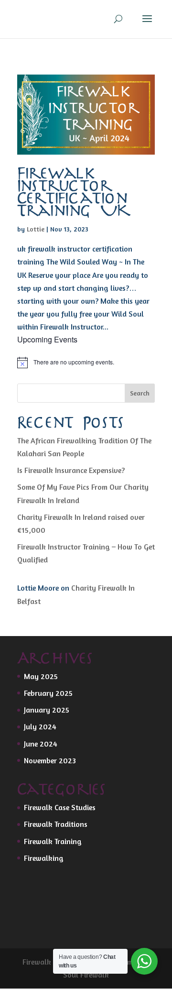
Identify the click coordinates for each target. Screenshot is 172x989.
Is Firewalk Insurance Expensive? (71, 470)
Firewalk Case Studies (60, 807)
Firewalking (44, 858)
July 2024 (40, 726)
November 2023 (50, 760)
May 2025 (41, 676)
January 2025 (46, 709)
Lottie (35, 229)
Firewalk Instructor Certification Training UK (73, 193)
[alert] (86, 362)
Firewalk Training (53, 841)
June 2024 (40, 743)
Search (140, 393)
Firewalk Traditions (55, 824)
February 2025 (48, 693)
